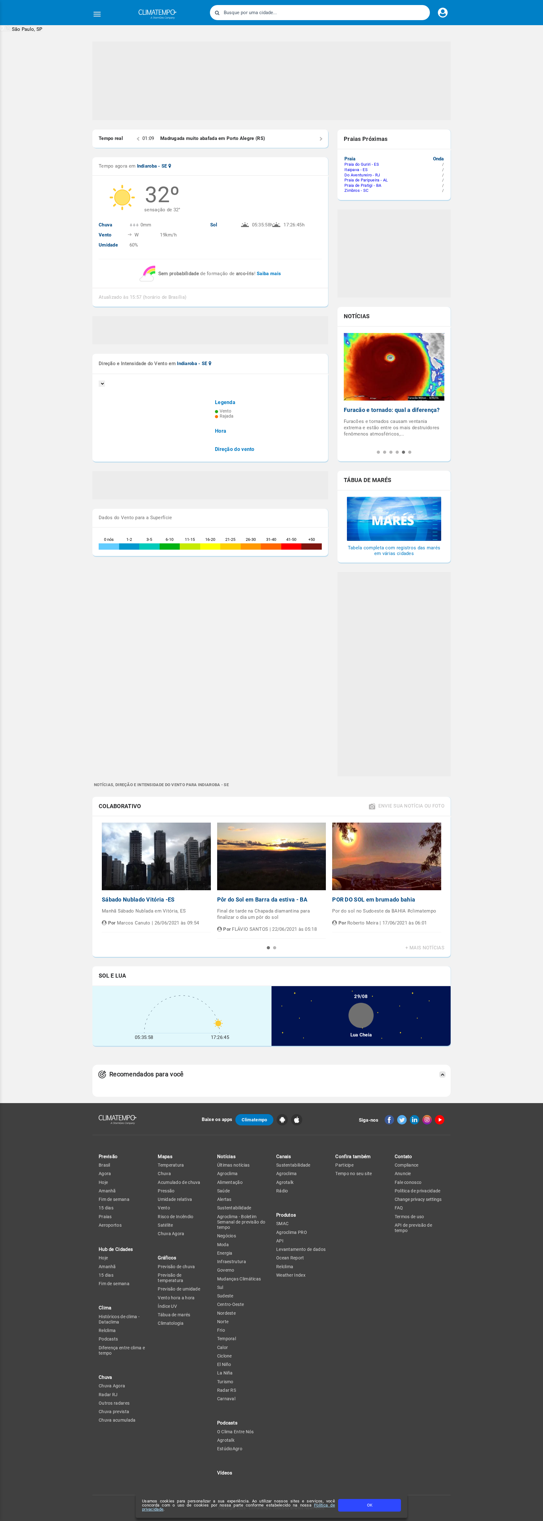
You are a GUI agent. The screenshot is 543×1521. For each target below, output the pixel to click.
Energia (225, 1253)
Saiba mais (269, 273)
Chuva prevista (114, 1411)
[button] (21, 28)
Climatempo (254, 1119)
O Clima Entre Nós (235, 1431)
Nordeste (226, 1313)
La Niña (225, 1372)
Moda (223, 1244)
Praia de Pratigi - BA (362, 185)
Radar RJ (108, 1394)
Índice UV (167, 1306)
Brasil (104, 1165)
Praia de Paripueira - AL (366, 180)
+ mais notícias (425, 948)
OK (369, 1505)
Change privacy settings (418, 1199)
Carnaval (226, 1398)
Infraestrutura (231, 1261)
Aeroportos (110, 1225)
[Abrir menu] (97, 14)
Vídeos (225, 1473)
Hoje (103, 1182)
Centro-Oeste (230, 1304)
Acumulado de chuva (179, 1182)
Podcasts (108, 1338)
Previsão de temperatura (170, 1278)
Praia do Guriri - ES (361, 164)
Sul (220, 1287)
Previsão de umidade (179, 1288)
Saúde (223, 1190)
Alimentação (230, 1182)
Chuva (164, 1173)
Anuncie (403, 1173)
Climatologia (171, 1323)
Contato (403, 1156)
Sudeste (225, 1295)
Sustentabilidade (234, 1207)
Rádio (282, 1190)
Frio (221, 1330)
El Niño (224, 1364)
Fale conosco (408, 1182)
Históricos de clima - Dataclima (119, 1319)
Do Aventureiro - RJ (362, 175)
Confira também (352, 1156)
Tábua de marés (174, 1314)
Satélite (165, 1225)
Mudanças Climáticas (239, 1278)
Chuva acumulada (117, 1420)
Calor (222, 1347)
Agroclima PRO (291, 1232)
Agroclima (227, 1173)
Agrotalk (225, 1440)
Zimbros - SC (356, 190)
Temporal (226, 1338)
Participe (344, 1165)
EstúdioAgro (229, 1448)
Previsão (108, 1156)
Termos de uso (409, 1216)
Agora (105, 1173)
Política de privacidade (418, 1190)
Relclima (107, 1330)
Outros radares (114, 1403)
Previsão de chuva (176, 1266)
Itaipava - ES (356, 169)
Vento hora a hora (176, 1297)
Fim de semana (114, 1199)
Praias (105, 1216)
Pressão (166, 1190)
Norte (223, 1321)
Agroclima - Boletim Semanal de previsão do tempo (241, 1222)
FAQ (399, 1207)
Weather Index (290, 1275)
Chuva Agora (112, 1385)
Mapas (165, 1156)
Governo (225, 1270)
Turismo (225, 1381)
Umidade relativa (175, 1199)
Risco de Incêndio (175, 1216)
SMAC (282, 1223)
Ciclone (224, 1355)
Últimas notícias (233, 1165)
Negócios (226, 1235)
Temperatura (171, 1165)
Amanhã (107, 1190)
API (279, 1240)
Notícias (226, 1156)
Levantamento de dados (301, 1249)
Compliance (407, 1165)
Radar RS (226, 1390)
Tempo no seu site (353, 1173)
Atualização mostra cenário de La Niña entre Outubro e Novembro (388, 413)
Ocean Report (290, 1257)
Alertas (224, 1199)
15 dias (106, 1207)
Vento (164, 1207)
